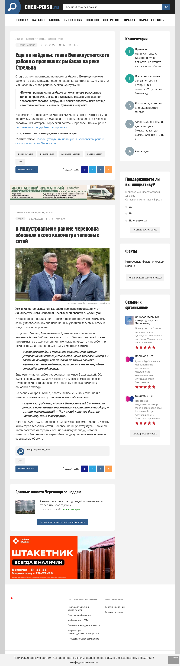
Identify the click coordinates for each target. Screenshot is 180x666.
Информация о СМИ (78, 620)
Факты (131, 251)
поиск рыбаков (25, 153)
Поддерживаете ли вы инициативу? (142, 182)
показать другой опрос (145, 229)
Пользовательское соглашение (83, 639)
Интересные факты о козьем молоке (144, 264)
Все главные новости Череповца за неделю (62, 522)
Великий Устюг (94, 153)
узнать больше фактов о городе (145, 277)
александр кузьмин (70, 153)
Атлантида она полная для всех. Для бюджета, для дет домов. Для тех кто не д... (149, 130)
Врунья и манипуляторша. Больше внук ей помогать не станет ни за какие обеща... (149, 57)
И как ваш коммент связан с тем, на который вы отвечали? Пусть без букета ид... (148, 84)
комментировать (27, 169)
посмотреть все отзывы (145, 433)
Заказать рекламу (114, 612)
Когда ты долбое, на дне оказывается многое (148, 107)
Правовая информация (79, 615)
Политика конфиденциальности (84, 625)
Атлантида (142, 151)
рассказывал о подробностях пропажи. (41, 127)
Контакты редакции (115, 607)
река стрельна (47, 153)
